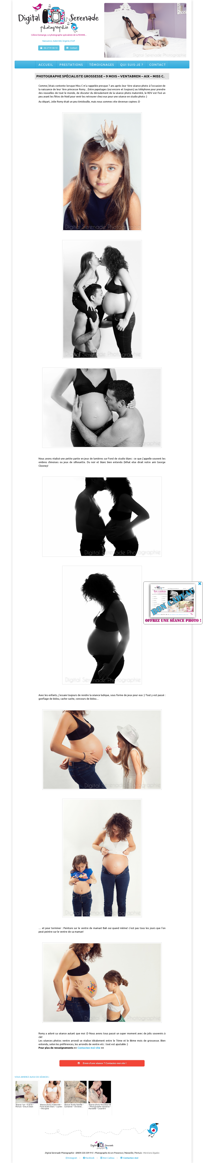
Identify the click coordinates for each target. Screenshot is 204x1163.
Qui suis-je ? (131, 64)
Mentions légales (151, 1153)
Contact (157, 64)
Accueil (46, 64)
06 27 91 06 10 (50, 48)
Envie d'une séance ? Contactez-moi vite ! (104, 1063)
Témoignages (101, 64)
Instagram (72, 1158)
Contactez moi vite (89, 1047)
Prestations (71, 64)
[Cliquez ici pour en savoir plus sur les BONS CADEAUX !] (170, 603)
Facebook (89, 1158)
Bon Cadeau (108, 1158)
